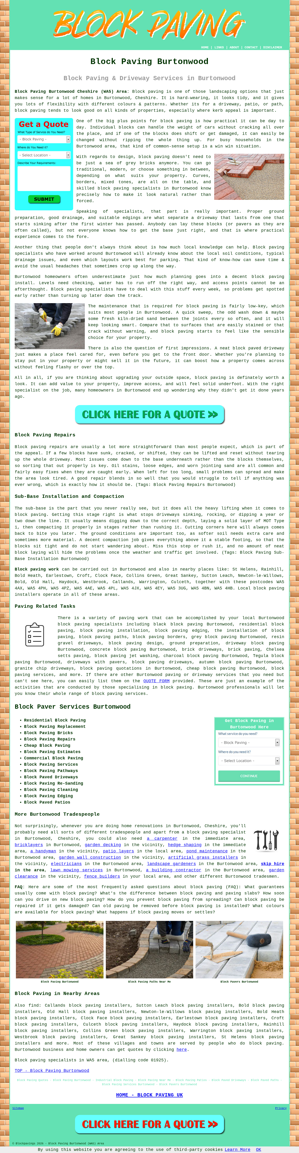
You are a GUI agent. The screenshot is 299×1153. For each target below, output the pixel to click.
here (182, 1049)
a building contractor (173, 870)
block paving (30, 110)
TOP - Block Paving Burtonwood (52, 1070)
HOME (205, 47)
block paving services (119, 693)
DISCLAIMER (272, 47)
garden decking (103, 845)
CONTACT (251, 47)
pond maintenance (207, 851)
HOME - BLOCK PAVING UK (149, 1095)
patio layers (118, 851)
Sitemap (18, 1108)
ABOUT (234, 47)
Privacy (281, 1108)
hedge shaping (185, 845)
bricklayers (29, 845)
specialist (27, 390)
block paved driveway (258, 348)
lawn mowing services (76, 870)
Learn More (237, 1149)
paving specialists (90, 289)
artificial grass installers (203, 857)
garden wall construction (90, 857)
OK (258, 1149)
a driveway (204, 218)
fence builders (102, 876)
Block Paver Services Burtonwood (73, 707)
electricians (66, 864)
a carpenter (162, 838)
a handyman (43, 851)
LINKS (219, 47)
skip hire (272, 864)
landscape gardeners (171, 864)
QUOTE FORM (156, 681)
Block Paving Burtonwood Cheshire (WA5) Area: (72, 91)
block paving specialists (129, 188)
